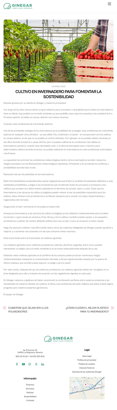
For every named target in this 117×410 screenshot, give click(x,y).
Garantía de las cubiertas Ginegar (87, 372)
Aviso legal (86, 356)
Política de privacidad (86, 360)
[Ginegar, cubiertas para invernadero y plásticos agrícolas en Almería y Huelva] (18, 8)
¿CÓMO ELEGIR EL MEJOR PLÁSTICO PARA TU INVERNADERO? (87, 309)
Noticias (30, 392)
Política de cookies (87, 364)
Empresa (30, 384)
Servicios (30, 388)
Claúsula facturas (87, 368)
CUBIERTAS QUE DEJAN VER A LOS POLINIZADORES (28, 309)
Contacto (30, 400)
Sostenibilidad (30, 396)
